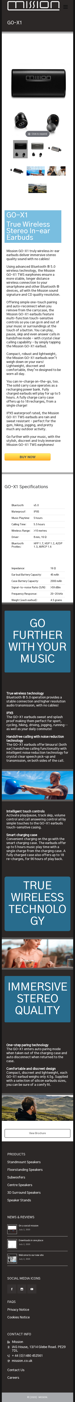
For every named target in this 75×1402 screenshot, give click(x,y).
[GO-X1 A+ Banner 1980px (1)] (36, 171)
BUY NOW (27, 457)
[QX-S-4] (16, 171)
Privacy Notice (18, 1309)
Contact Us (15, 1370)
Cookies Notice (18, 1317)
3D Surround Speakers (24, 1192)
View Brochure (37, 1133)
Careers (13, 1377)
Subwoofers (16, 1177)
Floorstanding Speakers (25, 1170)
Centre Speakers (19, 1185)
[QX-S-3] (37, 149)
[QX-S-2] (20, 149)
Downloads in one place (31, 1240)
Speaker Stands (19, 1200)
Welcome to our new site (31, 1255)
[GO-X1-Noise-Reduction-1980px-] (56, 171)
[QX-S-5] (54, 149)
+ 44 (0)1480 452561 (27, 1355)
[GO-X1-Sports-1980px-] (37, 188)
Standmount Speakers (24, 1162)
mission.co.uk (22, 1361)
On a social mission (28, 1226)
